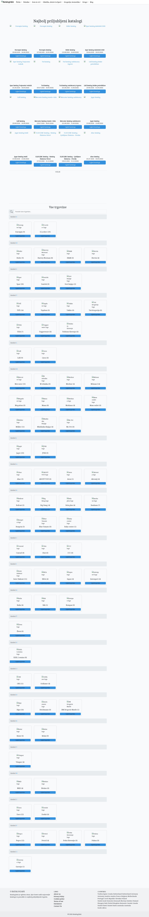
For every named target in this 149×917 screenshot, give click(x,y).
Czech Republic (109, 899)
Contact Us (58, 906)
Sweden (129, 901)
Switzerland (117, 894)
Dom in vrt (36, 2)
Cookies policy (59, 899)
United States (102, 905)
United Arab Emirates (105, 901)
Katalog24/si (77, 914)
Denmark (117, 901)
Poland (124, 899)
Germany (134, 894)
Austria (107, 896)
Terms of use (58, 901)
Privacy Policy (59, 896)
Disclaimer (58, 904)
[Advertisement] (58, 11)
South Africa (102, 908)
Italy (105, 903)
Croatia (110, 894)
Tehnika (26, 2)
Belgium (124, 896)
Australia (120, 905)
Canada (129, 903)
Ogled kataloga (21, 56)
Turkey (100, 894)
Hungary (101, 903)
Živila (18, 2)
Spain (105, 894)
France (118, 896)
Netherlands (132, 896)
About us (57, 894)
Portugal (101, 899)
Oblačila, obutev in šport (52, 2)
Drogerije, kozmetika (72, 2)
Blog (91, 2)
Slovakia (118, 899)
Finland (135, 901)
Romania (123, 903)
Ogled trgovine (20, 236)
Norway (123, 901)
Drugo (85, 2)
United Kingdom (114, 903)
